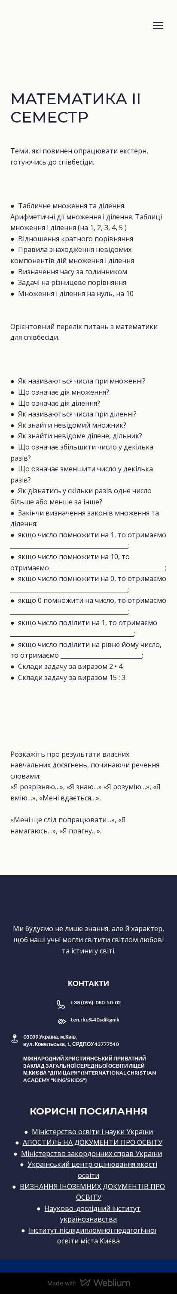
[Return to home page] (80, 25)
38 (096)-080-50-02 (97, 1002)
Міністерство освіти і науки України (92, 1131)
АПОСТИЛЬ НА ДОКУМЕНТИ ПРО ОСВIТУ (92, 1142)
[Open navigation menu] (158, 25)
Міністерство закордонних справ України (91, 1153)
